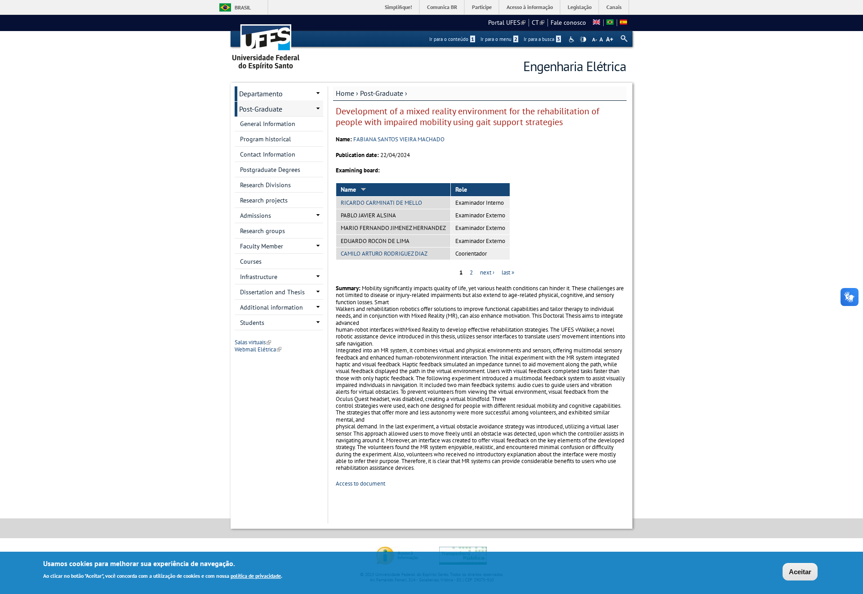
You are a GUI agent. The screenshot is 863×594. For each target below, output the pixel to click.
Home (345, 93)
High (583, 39)
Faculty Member (261, 246)
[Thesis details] (596, 22)
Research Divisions (265, 185)
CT (538, 22)
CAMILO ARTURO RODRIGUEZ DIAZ (384, 253)
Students (252, 323)
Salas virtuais (253, 342)
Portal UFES (506, 22)
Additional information (271, 307)
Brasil (243, 7)
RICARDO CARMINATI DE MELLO (381, 203)
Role (461, 189)
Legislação (580, 7)
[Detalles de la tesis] (623, 22)
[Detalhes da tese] (610, 22)
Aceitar (800, 572)
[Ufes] (266, 44)
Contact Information (267, 154)
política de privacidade (256, 575)
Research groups (262, 231)
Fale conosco (568, 22)
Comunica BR (442, 7)
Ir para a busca (542, 39)
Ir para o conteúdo (451, 39)
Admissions (255, 216)
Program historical (265, 139)
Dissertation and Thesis (272, 292)
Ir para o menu (498, 39)
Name (348, 189)
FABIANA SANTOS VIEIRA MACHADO (399, 139)
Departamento (261, 93)
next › (487, 272)
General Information (267, 124)
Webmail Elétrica (258, 349)
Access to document (360, 483)
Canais (614, 7)
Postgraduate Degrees (270, 170)
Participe (482, 7)
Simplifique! (398, 7)
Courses (251, 261)
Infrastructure (258, 277)
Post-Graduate (381, 93)
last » (508, 272)
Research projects (264, 200)
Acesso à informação (530, 7)
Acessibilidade (572, 39)
